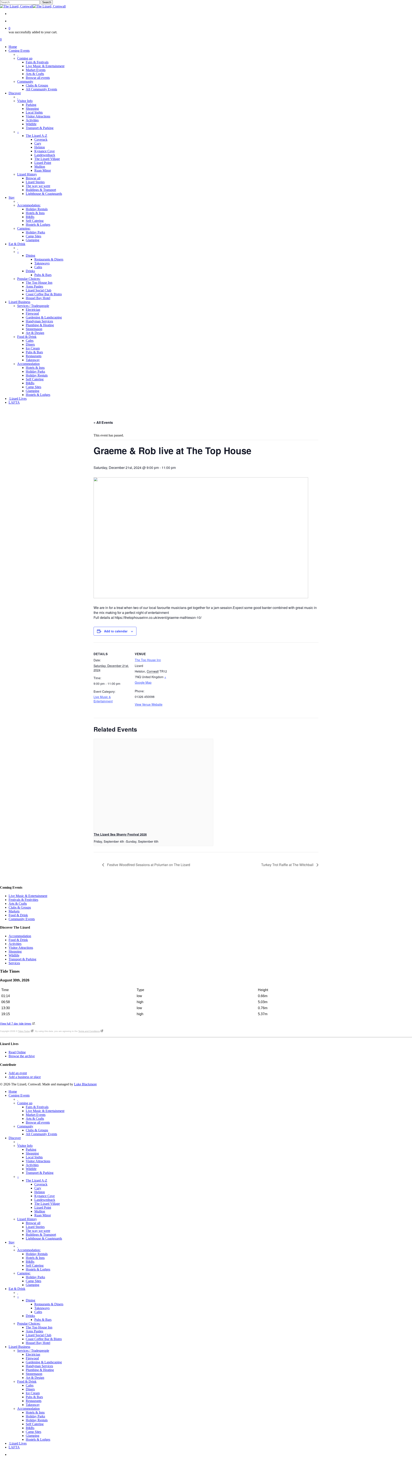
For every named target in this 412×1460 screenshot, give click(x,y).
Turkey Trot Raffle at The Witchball (287, 864)
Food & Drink (18, 915)
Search (46, 2)
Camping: (23, 1273)
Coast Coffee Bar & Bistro (44, 1339)
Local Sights (34, 1157)
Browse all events (38, 1122)
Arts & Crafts (18, 903)
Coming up (24, 1103)
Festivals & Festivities (23, 900)
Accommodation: (29, 1250)
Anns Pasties (34, 1331)
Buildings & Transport (41, 1234)
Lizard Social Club (38, 1335)
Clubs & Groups (20, 907)
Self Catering (35, 1265)
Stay (12, 1242)
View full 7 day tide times (15, 1023)
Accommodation (20, 936)
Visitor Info (25, 1145)
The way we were (38, 1231)
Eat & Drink (17, 1289)
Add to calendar (115, 631)
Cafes (38, 1312)
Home (13, 1091)
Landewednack (44, 1200)
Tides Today (24, 1031)
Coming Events (19, 1095)
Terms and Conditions (89, 1031)
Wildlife (14, 955)
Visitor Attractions (21, 947)
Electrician (33, 1354)
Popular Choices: (28, 1323)
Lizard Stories (35, 1227)
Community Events (22, 919)
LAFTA (14, 1447)
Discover (15, 1138)
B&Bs (30, 1261)
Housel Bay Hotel (38, 1343)
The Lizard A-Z (36, 1180)
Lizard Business (19, 1347)
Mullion (39, 1211)
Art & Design (35, 1377)
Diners (30, 1389)
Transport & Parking (22, 959)
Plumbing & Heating (40, 1370)
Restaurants (33, 1401)
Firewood (32, 1358)
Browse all (33, 1223)
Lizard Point (42, 1207)
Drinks (30, 1316)
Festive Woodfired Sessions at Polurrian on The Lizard (148, 864)
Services (14, 963)
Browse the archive (22, 1056)
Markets (14, 911)
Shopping (15, 951)
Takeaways (42, 1308)
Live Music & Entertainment (103, 699)
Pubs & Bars (43, 1319)
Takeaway (33, 1405)
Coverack (40, 1184)
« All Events (103, 422)
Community (25, 1126)
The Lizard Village (47, 1203)
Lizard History (27, 1219)
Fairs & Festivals (37, 1107)
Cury (37, 1188)
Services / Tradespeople (33, 1350)
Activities (15, 944)
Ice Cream (33, 1393)
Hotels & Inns (35, 1258)
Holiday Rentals (37, 1254)
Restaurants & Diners (48, 1304)
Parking (31, 1149)
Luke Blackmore (85, 1084)
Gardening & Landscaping (44, 1362)
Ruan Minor (42, 1215)
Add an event (18, 1073)
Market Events (35, 1115)
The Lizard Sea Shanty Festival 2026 (120, 834)
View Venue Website (148, 704)
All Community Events (41, 1134)
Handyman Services (39, 1366)
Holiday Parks (35, 1277)
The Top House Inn (148, 660)
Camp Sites (33, 1281)
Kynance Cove (44, 1196)
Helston (39, 1192)
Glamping (32, 1285)
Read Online (17, 1052)
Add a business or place (25, 1077)
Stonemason (34, 1374)
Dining (30, 1300)
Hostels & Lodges (38, 1269)
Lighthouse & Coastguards (44, 1238)
